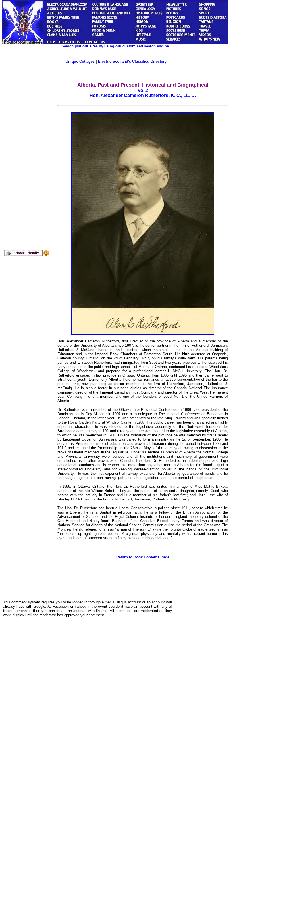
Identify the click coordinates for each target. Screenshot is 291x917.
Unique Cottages (80, 61)
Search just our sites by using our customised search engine (115, 46)
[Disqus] (87, 692)
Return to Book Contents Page (142, 557)
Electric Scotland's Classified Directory (132, 61)
